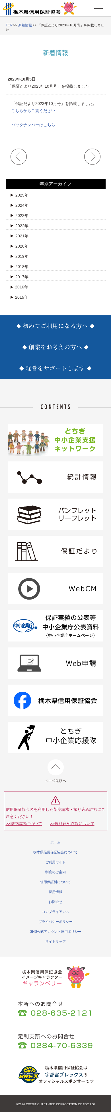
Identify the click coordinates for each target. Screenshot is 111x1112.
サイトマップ (55, 942)
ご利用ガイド (55, 862)
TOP (9, 25)
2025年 (21, 195)
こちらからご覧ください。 (35, 110)
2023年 (21, 215)
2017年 (21, 277)
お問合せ (55, 902)
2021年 (21, 236)
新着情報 (25, 25)
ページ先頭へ (55, 771)
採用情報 (55, 892)
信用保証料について (55, 882)
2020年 (21, 246)
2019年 (21, 256)
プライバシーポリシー (55, 922)
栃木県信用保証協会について (55, 852)
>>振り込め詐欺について (72, 823)
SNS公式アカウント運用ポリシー (55, 932)
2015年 (21, 297)
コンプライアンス (55, 912)
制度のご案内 (55, 872)
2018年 (21, 266)
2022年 (21, 225)
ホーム (55, 842)
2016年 (21, 287)
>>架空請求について (24, 823)
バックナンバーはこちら (33, 125)
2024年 (21, 205)
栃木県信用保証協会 (40, 8)
